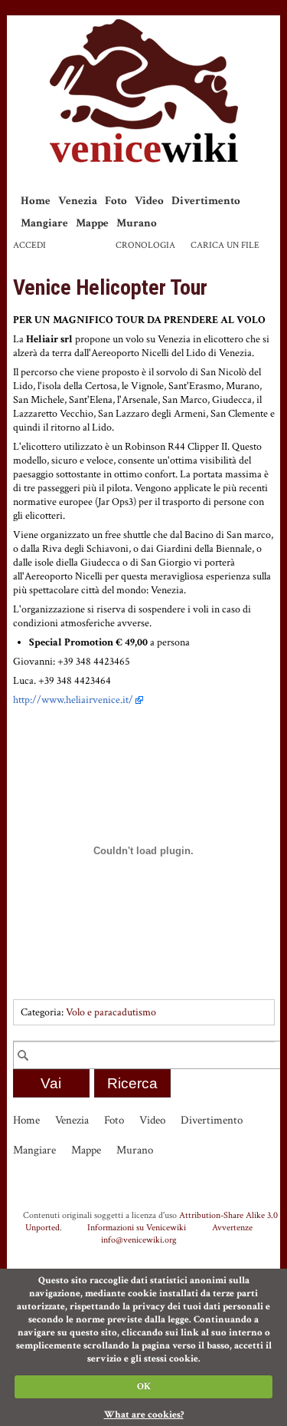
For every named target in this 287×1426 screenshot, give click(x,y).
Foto (116, 200)
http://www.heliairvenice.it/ (73, 700)
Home (36, 200)
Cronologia (145, 245)
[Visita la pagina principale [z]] (144, 91)
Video (149, 200)
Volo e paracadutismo (111, 1012)
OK (144, 1386)
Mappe (92, 223)
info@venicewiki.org (139, 1239)
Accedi (29, 245)
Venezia (77, 200)
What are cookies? (144, 1414)
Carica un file (225, 245)
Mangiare (44, 223)
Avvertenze (232, 1227)
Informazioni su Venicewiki (136, 1227)
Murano (136, 223)
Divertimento (205, 200)
